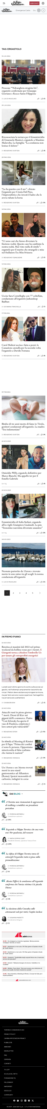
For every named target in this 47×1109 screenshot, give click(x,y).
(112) (44, 731)
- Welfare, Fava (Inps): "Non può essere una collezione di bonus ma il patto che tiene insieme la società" (22, 969)
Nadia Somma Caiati (16, 838)
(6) (9, 871)
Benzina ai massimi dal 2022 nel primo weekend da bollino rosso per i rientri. (21, 648)
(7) (9, 923)
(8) (44, 150)
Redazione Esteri (9, 732)
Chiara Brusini (8, 703)
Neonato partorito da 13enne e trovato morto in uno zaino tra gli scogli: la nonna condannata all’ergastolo (22, 574)
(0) (44, 98)
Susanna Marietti (16, 917)
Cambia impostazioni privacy (15, 1038)
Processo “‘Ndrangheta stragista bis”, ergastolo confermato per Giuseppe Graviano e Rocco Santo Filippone (20, 90)
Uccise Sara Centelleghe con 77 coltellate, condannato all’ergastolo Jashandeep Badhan (22, 298)
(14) (44, 434)
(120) (9, 820)
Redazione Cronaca (11, 758)
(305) (10, 844)
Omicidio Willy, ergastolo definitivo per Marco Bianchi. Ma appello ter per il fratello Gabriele (21, 475)
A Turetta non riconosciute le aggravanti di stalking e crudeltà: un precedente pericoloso (24, 805)
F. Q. (4, 484)
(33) (44, 582)
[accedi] (43, 3)
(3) (44, 702)
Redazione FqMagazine (12, 257)
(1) (44, 306)
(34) (44, 202)
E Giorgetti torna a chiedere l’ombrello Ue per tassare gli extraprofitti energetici (22, 652)
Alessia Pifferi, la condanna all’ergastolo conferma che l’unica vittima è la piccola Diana (24, 884)
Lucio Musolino (9, 99)
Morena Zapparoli (16, 814)
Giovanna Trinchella (11, 307)
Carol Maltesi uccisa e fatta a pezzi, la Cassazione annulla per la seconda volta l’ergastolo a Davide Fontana (21, 347)
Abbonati (34, 3)
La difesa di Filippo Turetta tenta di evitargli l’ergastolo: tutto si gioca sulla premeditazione (22, 856)
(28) (44, 533)
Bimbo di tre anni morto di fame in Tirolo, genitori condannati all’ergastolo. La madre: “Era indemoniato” (23, 426)
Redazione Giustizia (10, 151)
